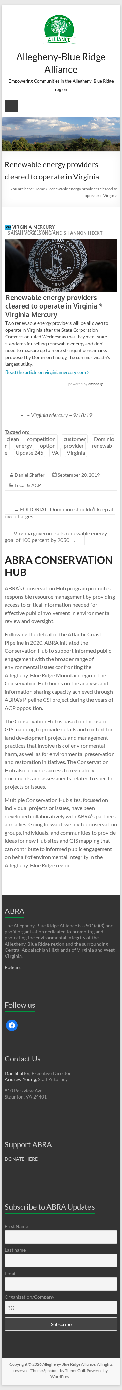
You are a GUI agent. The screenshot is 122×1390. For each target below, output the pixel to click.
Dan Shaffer (17, 1073)
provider (74, 445)
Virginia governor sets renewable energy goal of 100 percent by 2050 (56, 536)
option (48, 445)
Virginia (76, 452)
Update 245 (29, 452)
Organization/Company (29, 1297)
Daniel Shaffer (30, 475)
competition (41, 439)
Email (11, 1273)
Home (39, 188)
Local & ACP (28, 485)
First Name (16, 1226)
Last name (15, 1250)
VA (55, 452)
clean (13, 439)
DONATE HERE (21, 1159)
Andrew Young (20, 1079)
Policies (13, 967)
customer (75, 439)
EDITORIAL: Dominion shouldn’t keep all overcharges (60, 512)
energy (24, 445)
